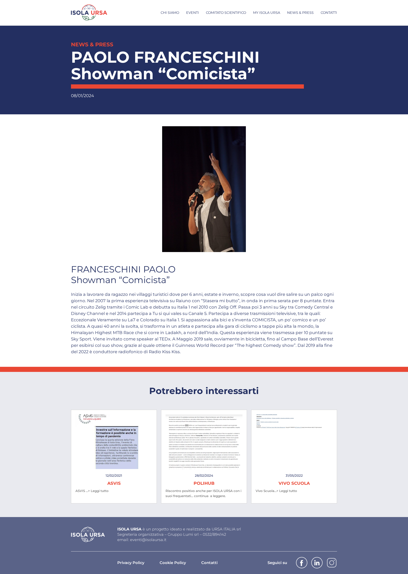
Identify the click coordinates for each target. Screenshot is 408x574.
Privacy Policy (130, 562)
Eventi (192, 13)
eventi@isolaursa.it (148, 539)
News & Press (300, 13)
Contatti (329, 13)
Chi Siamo (170, 13)
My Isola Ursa (266, 13)
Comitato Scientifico (226, 13)
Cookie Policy (173, 562)
